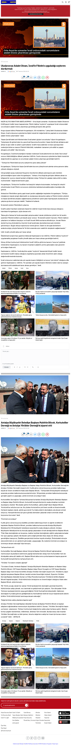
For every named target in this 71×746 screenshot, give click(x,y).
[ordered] (25, 367)
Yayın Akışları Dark (17, 715)
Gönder (6, 367)
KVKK (40, 744)
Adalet (4, 268)
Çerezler (36, 744)
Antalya (4, 621)
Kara (27, 268)
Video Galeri (47, 715)
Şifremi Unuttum (6, 730)
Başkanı (18, 621)
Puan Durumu (28, 717)
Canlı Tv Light (5, 717)
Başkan (11, 621)
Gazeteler (47, 720)
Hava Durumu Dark (6, 712)
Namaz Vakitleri (28, 715)
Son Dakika (15, 720)
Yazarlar (46, 717)
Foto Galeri (47, 712)
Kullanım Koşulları (47, 744)
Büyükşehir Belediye (28, 621)
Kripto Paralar (40, 720)
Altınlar (38, 712)
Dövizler (38, 715)
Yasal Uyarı (55, 744)
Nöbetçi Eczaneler (17, 717)
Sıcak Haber (48, 723)
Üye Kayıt (4, 728)
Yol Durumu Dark (6, 715)
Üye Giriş (3, 725)
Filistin (10, 268)
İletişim (22, 744)
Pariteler (38, 723)
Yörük (37, 621)
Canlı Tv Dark (16, 712)
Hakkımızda (16, 744)
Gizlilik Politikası (28, 744)
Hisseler (38, 717)
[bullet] (27, 367)
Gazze (16, 268)
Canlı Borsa (27, 712)
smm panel (15, 723)
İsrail (22, 268)
